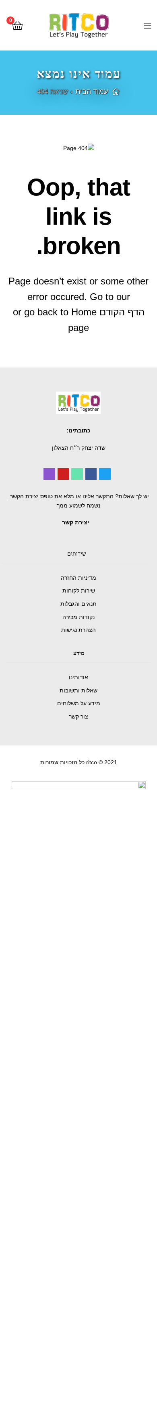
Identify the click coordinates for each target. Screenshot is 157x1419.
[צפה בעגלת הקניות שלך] (17, 25)
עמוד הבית (91, 91)
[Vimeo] (77, 474)
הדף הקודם (122, 312)
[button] (75, 522)
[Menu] (141, 24)
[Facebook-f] (91, 474)
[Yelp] (49, 474)
